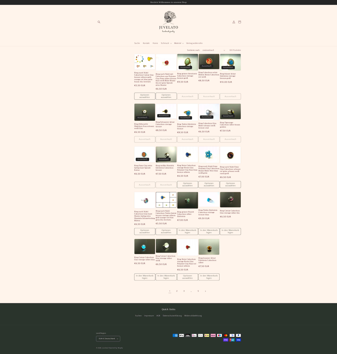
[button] (99, 22)
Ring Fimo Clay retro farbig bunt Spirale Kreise (143, 168)
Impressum (149, 316)
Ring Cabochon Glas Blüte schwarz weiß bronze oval (207, 125)
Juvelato (105, 348)
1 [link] (169, 291)
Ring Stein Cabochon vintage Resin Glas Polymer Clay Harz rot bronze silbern (186, 262)
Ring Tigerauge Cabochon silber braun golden (230, 125)
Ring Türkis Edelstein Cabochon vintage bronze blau (208, 212)
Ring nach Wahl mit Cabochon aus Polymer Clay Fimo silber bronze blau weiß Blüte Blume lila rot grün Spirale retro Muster (166, 79)
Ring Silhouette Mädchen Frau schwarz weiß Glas (144, 126)
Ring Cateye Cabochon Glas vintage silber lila (230, 212)
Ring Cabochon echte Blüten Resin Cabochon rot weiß (209, 74)
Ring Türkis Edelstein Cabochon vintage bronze (186, 126)
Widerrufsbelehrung (193, 316)
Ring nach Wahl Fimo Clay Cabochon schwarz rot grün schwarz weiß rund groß (230, 170)
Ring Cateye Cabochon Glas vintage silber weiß (165, 258)
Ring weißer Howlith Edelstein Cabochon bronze (165, 168)
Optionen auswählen (145, 96)
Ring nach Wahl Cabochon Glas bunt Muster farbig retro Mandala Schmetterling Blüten (144, 216)
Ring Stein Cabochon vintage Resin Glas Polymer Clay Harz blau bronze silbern (187, 168)
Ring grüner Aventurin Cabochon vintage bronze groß (187, 76)
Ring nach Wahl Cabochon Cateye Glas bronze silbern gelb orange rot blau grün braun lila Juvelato (144, 77)
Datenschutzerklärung (172, 316)
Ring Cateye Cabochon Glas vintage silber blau (144, 258)
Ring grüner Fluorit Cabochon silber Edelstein (185, 214)
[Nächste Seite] (205, 291)
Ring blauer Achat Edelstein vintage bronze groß (228, 76)
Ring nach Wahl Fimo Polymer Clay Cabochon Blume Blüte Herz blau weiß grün (209, 169)
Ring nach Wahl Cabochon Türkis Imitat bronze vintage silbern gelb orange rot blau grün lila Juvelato (166, 215)
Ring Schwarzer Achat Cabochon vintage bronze (165, 124)
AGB (158, 316)
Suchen (138, 316)
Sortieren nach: (193, 50)
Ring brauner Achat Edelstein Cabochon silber (207, 260)
